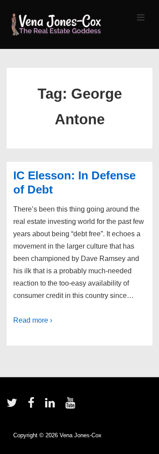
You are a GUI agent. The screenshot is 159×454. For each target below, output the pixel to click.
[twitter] (14, 405)
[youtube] (71, 405)
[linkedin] (52, 405)
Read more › (32, 320)
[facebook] (33, 405)
